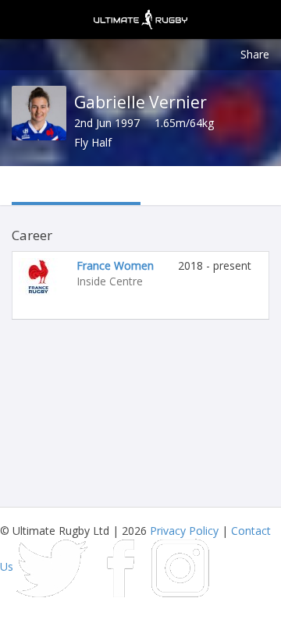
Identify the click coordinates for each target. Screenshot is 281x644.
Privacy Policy (184, 530)
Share (254, 54)
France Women (115, 265)
